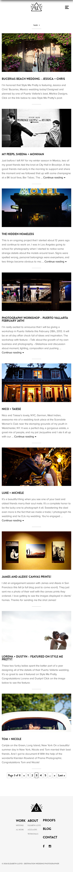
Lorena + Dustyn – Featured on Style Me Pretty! (32, 658)
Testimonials (33, 834)
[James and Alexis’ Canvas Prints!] (36, 569)
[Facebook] (43, 846)
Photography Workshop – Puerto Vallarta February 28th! (35, 319)
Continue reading (54, 177)
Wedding (20, 825)
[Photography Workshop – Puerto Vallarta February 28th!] (36, 310)
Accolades (32, 830)
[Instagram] (50, 846)
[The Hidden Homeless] (36, 226)
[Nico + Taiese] (36, 401)
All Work (20, 830)
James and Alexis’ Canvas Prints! (26, 577)
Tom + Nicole (11, 739)
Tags (35, 25)
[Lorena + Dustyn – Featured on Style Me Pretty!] (36, 649)
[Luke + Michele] (36, 485)
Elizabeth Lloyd (34, 825)
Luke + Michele (13, 493)
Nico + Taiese (11, 409)
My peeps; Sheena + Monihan (23, 154)
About (33, 820)
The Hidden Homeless (18, 234)
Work (21, 820)
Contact (50, 838)
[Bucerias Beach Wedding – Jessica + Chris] (36, 71)
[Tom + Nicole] (36, 731)
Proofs (49, 821)
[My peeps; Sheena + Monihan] (36, 146)
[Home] (36, 16)
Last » (61, 775)
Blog (47, 829)
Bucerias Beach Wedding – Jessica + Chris (33, 79)
